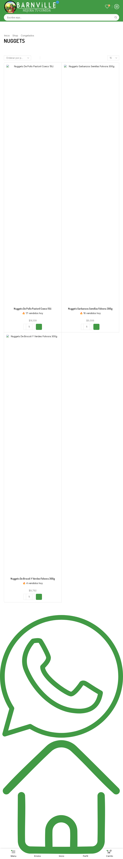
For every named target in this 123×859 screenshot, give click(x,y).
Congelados (27, 35)
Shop (15, 35)
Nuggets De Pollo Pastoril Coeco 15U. (33, 308)
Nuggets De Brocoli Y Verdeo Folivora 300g (33, 578)
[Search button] (116, 17)
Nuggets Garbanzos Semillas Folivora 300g (90, 308)
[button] (39, 327)
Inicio (7, 35)
